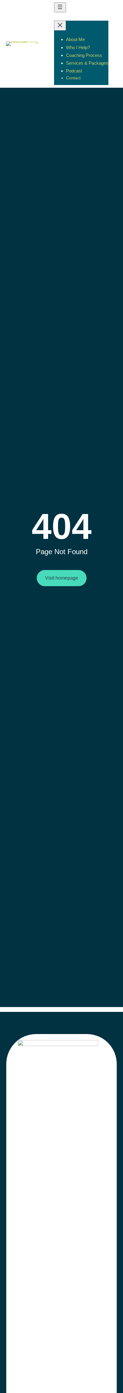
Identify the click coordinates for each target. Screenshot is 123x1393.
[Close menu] (60, 26)
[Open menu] (60, 7)
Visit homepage (61, 577)
